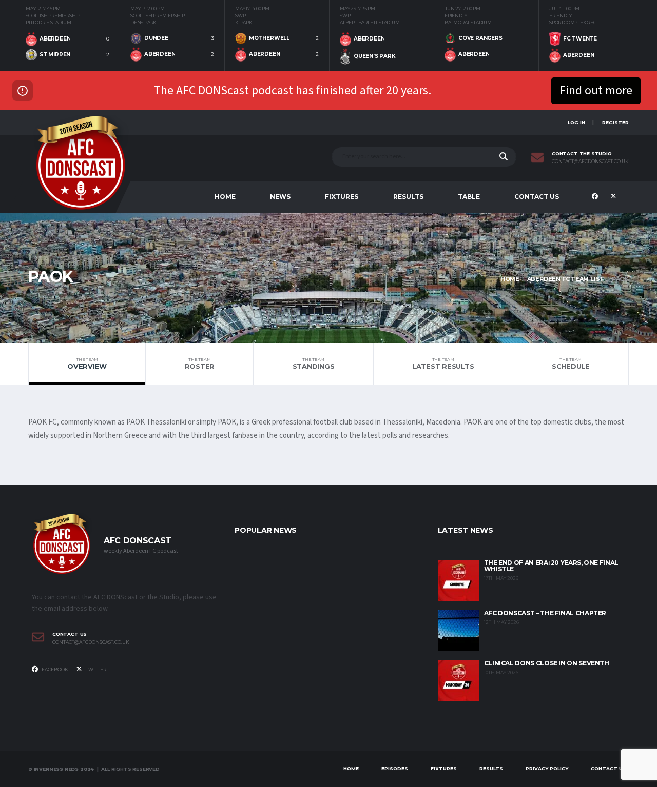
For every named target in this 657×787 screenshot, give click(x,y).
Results (408, 196)
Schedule (571, 363)
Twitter (95, 669)
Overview (87, 363)
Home (225, 196)
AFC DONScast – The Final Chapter (545, 613)
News (280, 196)
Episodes (394, 768)
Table (469, 196)
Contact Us (536, 196)
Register (615, 122)
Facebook (54, 669)
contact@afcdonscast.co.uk (590, 161)
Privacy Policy (547, 768)
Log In (576, 122)
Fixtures (341, 196)
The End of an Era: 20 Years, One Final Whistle (551, 566)
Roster (200, 363)
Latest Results (443, 363)
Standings (314, 363)
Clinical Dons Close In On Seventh (546, 663)
